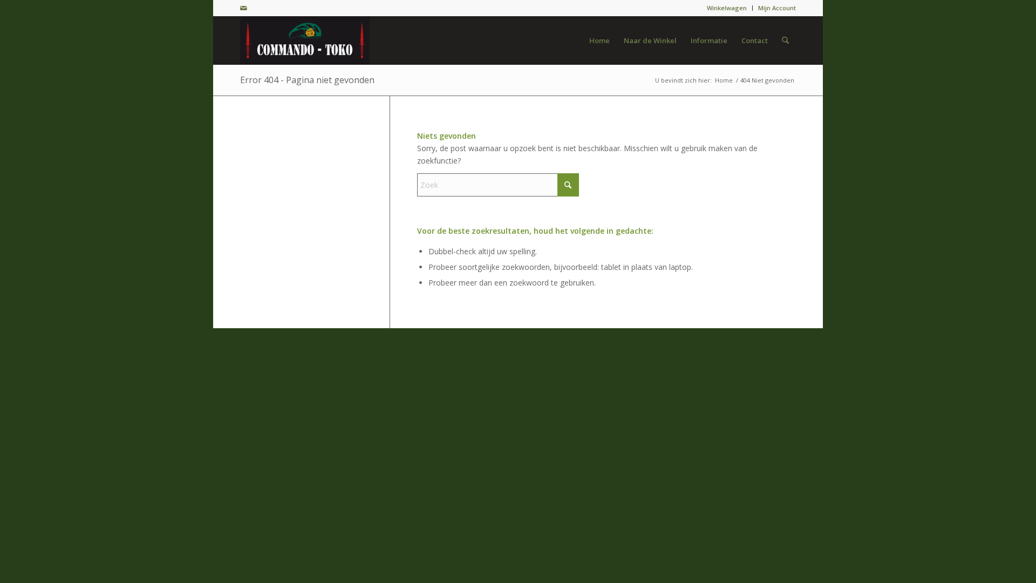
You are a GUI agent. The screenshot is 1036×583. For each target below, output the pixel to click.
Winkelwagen (727, 8)
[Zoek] (785, 40)
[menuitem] (727, 8)
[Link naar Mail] (243, 8)
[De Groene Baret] (305, 40)
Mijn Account (777, 8)
